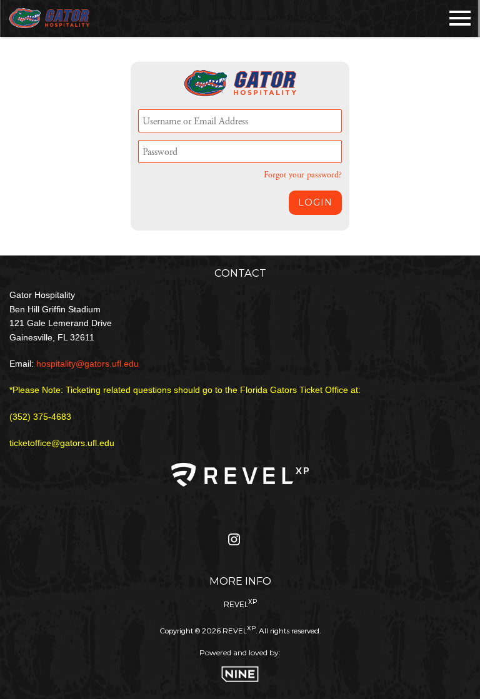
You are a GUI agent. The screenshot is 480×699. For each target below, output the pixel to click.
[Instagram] (234, 542)
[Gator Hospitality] (49, 18)
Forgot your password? (303, 175)
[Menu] (460, 16)
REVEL (240, 603)
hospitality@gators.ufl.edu (87, 364)
